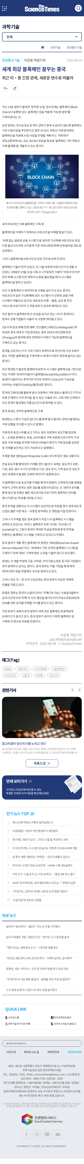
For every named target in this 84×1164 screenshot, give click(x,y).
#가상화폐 (40, 669)
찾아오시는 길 (31, 1052)
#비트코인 (10, 675)
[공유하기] (5, 88)
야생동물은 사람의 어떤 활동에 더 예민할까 (35, 831)
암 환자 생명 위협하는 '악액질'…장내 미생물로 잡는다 (41, 857)
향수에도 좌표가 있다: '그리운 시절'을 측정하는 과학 (40, 839)
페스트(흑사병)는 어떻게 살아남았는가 (32, 822)
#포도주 (54, 675)
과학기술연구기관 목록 (19, 1023)
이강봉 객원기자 (35, 60)
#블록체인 (59, 669)
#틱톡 (39, 675)
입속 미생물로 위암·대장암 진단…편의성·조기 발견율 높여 (37, 937)
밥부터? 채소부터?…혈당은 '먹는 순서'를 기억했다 (33, 926)
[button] (72, 689)
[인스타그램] (37, 1134)
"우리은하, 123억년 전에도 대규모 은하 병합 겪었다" (40, 891)
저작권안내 (53, 1052)
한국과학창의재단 (62, 1017)
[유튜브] (57, 1134)
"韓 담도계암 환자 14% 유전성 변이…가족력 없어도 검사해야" (39, 958)
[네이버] (47, 1134)
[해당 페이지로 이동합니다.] (42, 717)
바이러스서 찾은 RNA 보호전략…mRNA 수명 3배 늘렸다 (42, 865)
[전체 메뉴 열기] (4, 9)
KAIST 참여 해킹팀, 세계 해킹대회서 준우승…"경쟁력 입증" (44, 883)
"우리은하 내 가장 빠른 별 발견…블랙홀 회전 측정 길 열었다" (38, 979)
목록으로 (40, 763)
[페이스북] (26, 1134)
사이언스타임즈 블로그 (65, 1023)
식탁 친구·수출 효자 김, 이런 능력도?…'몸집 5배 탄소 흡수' (43, 874)
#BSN (7, 669)
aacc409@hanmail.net (65, 639)
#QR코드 (23, 669)
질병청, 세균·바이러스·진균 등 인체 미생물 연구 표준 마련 (37, 969)
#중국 (26, 675)
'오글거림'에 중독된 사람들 (26, 900)
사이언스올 (13, 1017)
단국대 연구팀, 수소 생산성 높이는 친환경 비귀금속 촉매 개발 (44, 848)
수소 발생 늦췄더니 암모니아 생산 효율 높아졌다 (31, 990)
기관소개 (11, 1052)
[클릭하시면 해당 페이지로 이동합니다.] (42, 8)
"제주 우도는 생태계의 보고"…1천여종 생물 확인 (32, 947)
